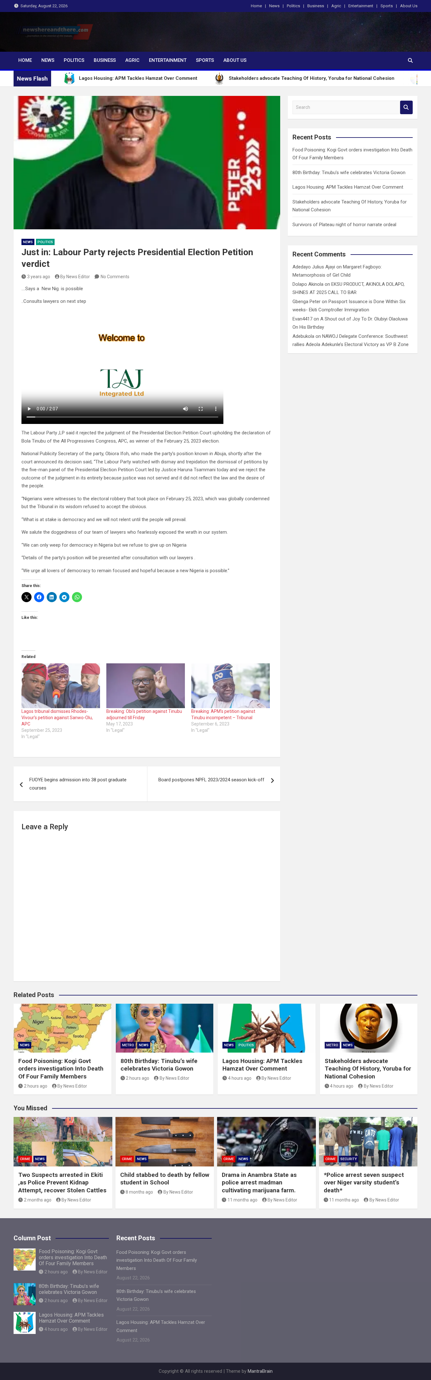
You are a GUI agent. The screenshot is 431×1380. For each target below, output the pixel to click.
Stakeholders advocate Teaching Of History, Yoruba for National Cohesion (368, 1068)
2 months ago (37, 1199)
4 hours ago (239, 1078)
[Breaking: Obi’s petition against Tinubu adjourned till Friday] (145, 685)
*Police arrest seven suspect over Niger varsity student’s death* (364, 1182)
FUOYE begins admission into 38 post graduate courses (78, 784)
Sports (387, 5)
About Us (408, 5)
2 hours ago (35, 1086)
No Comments (115, 276)
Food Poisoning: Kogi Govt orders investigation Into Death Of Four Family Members (60, 1068)
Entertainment (360, 5)
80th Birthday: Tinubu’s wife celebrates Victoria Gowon (348, 172)
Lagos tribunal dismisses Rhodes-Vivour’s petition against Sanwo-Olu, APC (57, 717)
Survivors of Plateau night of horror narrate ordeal (344, 224)
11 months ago (242, 1199)
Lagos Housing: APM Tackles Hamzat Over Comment (347, 187)
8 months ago (139, 1192)
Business (315, 5)
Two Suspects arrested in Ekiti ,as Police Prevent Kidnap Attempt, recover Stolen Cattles (62, 1182)
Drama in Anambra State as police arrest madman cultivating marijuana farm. (259, 1182)
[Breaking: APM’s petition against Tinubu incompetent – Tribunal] (230, 685)
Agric (336, 5)
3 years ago (38, 276)
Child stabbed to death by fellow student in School (164, 1178)
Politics (293, 5)
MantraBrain (260, 1371)
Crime (25, 1159)
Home (256, 5)
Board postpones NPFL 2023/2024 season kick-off (211, 780)
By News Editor (75, 276)
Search (406, 107)
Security (348, 1159)
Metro (128, 1045)
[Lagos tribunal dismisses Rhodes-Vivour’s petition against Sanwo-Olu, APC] (60, 685)
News (274, 5)
